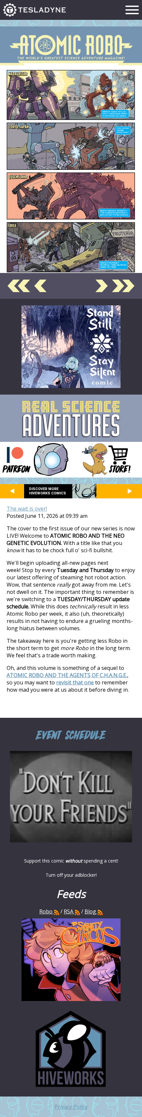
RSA (68, 911)
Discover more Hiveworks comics (47, 491)
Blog (90, 911)
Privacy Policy (71, 1106)
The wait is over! (27, 508)
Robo (46, 911)
